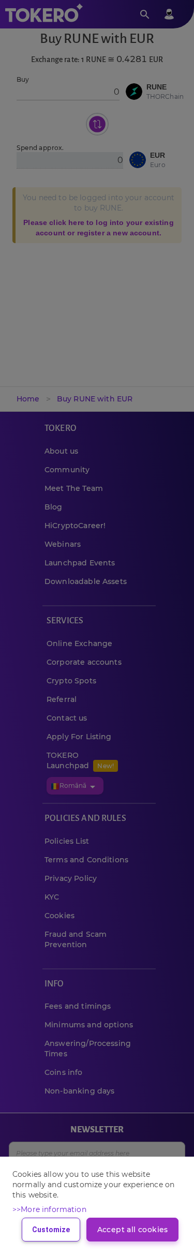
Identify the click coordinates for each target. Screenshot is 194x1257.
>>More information (49, 1209)
